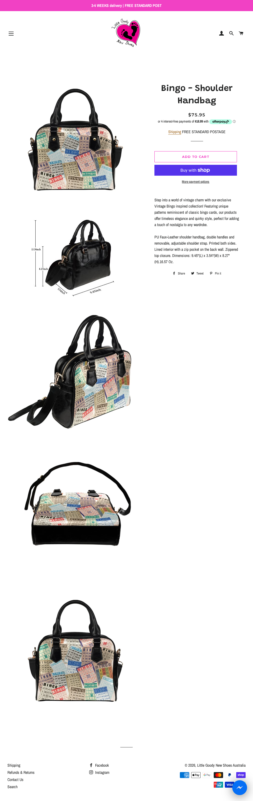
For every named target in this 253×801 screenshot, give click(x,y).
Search (12, 786)
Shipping (174, 131)
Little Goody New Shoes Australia (221, 765)
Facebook (101, 765)
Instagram (101, 772)
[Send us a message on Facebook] (239, 787)
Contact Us (15, 779)
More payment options (195, 181)
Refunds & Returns (21, 772)
